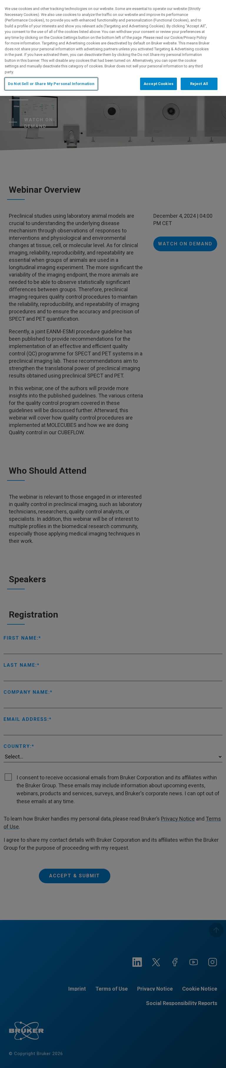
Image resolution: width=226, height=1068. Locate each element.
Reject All (199, 83)
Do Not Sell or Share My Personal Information (51, 83)
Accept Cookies (158, 83)
